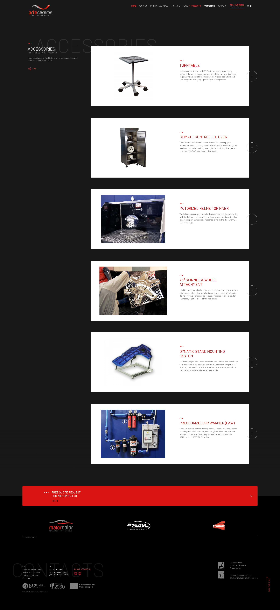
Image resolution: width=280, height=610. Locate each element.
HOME (133, 6)
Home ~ (31, 53)
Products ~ (53, 53)
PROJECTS (175, 6)
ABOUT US (143, 6)
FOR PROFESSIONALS (159, 6)
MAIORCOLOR (209, 6)
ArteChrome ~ (41, 53)
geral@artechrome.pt (58, 574)
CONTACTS (222, 6)
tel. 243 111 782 (55, 569)
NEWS (185, 6)
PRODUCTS (196, 6)
